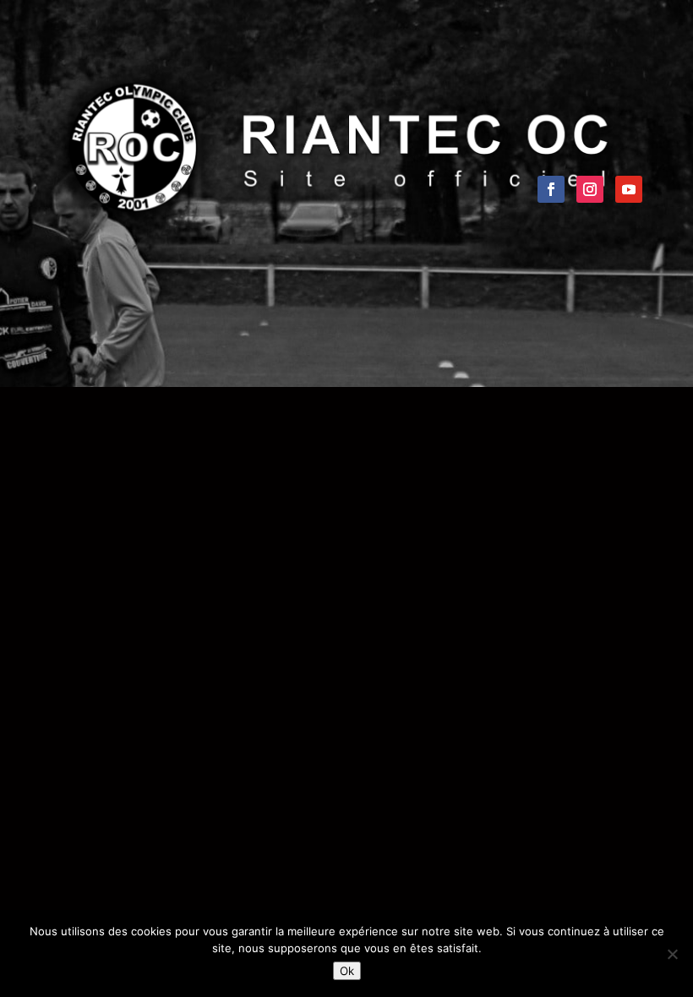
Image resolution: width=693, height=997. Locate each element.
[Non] (671, 953)
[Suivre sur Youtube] (628, 189)
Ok (347, 971)
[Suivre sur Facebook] (551, 189)
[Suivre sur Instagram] (589, 189)
